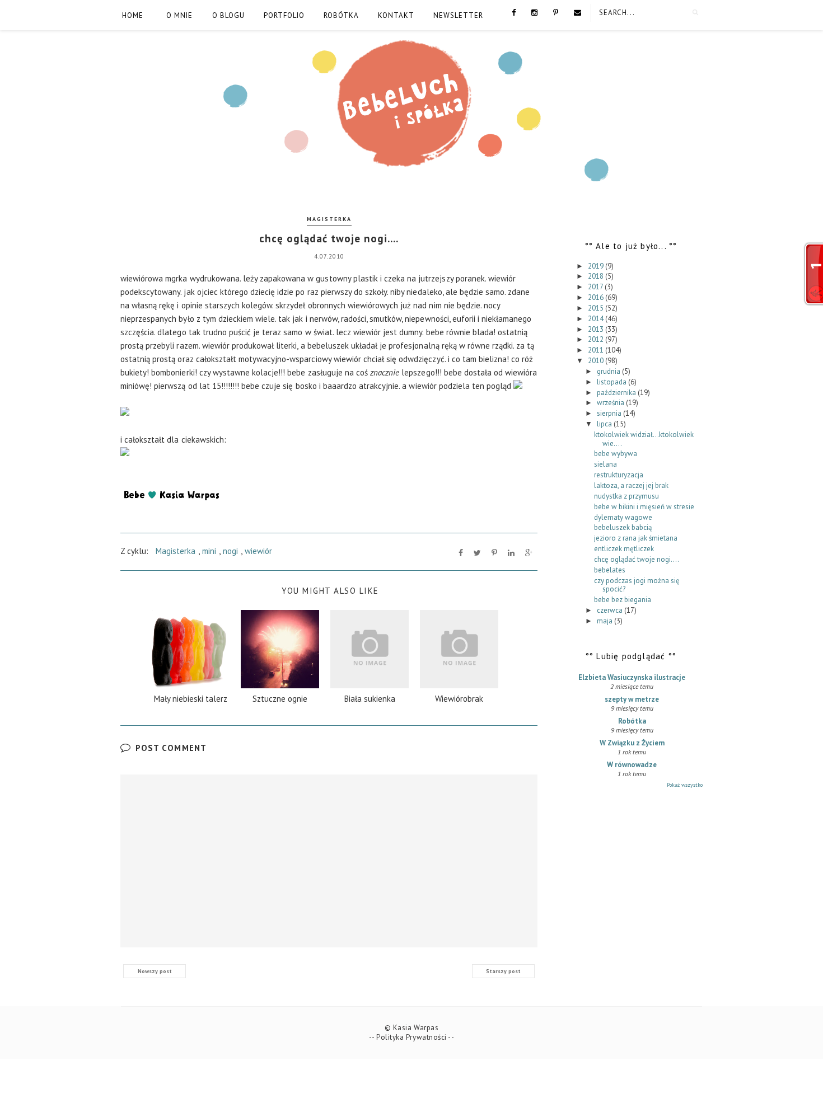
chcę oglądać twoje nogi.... (636, 559)
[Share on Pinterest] (494, 553)
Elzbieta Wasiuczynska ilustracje (631, 677)
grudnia (609, 371)
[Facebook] (513, 12)
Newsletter (458, 15)
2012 (596, 339)
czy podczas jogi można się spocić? (637, 585)
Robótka (341, 15)
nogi (230, 551)
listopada (612, 382)
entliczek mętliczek (624, 548)
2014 (596, 318)
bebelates (609, 570)
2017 (596, 287)
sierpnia (610, 413)
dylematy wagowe (623, 517)
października (617, 392)
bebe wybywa (615, 453)
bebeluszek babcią (623, 527)
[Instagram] (534, 12)
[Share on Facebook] (460, 553)
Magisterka (329, 219)
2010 (596, 360)
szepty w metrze (632, 699)
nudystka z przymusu (626, 496)
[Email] (577, 12)
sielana (605, 464)
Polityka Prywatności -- (415, 1037)
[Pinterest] (555, 12)
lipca (605, 424)
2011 (596, 350)
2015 (596, 308)
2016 (596, 297)
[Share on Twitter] (477, 553)
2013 (596, 329)
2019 (596, 266)
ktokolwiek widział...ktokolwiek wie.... (644, 439)
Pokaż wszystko (685, 784)
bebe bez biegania (622, 599)
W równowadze (632, 764)
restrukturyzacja (618, 475)
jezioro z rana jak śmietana (635, 538)
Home (132, 15)
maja (605, 621)
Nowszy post (155, 971)
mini (209, 551)
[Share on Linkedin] (511, 553)
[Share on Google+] (529, 553)
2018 (596, 276)
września (611, 402)
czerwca (610, 610)
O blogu (228, 15)
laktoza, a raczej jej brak (631, 485)
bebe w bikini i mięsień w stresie (644, 506)
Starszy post (503, 971)
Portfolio (284, 15)
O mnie (179, 15)
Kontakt (396, 15)
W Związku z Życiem (632, 743)
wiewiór (258, 551)
